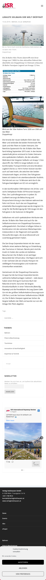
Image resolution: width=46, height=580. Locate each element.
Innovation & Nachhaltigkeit (14, 348)
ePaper (4, 529)
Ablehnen (23, 568)
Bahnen (14, 22)
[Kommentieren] (12, 464)
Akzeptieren (23, 562)
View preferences (23, 574)
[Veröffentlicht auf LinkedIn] (38, 410)
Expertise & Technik (11, 354)
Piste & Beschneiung (11, 338)
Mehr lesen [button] (10, 420)
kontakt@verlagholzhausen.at (13, 498)
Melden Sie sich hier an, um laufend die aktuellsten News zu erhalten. (23, 382)
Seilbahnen (27, 22)
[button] (4, 437)
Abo (3, 524)
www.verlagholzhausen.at (11, 501)
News (4, 513)
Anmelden (10, 392)
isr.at (20, 22)
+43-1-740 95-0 (7, 496)
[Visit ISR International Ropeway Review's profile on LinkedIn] (8, 410)
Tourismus (8, 343)
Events (4, 518)
